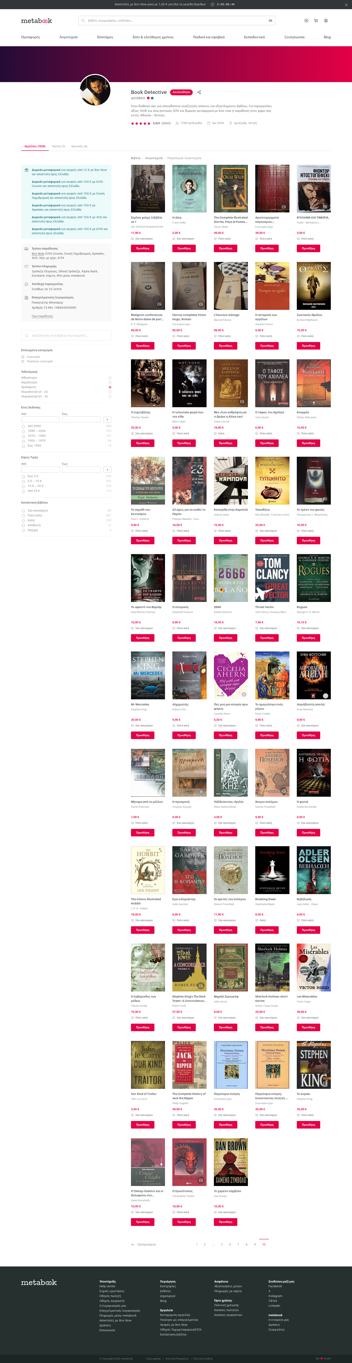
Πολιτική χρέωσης (226, 1305)
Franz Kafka (179, 222)
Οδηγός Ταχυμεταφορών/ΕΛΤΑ (180, 1329)
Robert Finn (179, 709)
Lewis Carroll (221, 421)
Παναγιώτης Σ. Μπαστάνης (312, 515)
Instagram (275, 1296)
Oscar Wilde (221, 227)
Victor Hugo (304, 1001)
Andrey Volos (221, 515)
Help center (107, 1286)
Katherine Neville (307, 807)
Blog (163, 1301)
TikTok (272, 1301)
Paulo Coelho (262, 714)
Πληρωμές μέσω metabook (117, 1315)
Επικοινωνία (107, 1330)
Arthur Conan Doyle (266, 1006)
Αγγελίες (34, 146)
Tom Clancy (261, 612)
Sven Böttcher (305, 709)
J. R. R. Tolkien (139, 908)
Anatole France (264, 324)
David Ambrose (140, 807)
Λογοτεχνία (68, 37)
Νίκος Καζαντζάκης (225, 807)
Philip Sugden (180, 1103)
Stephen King (139, 709)
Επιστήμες (105, 37)
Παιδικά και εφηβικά (209, 37)
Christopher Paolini (183, 1196)
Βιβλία (136, 158)
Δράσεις (105, 1325)
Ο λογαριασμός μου (112, 1306)
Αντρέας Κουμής (181, 807)
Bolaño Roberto (223, 612)
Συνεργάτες (276, 1329)
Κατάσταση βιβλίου (173, 1334)
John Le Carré (139, 1099)
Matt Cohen (179, 421)
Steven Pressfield (265, 807)
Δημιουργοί (167, 1296)
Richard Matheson (307, 320)
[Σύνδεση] (326, 20)
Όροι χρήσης (155, 1358)
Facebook (275, 1286)
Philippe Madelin (181, 519)
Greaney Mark (278, 612)
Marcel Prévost (222, 320)
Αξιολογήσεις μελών (228, 1286)
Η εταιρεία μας (278, 1320)
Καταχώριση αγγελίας (175, 1315)
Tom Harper (262, 417)
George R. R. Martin (308, 612)
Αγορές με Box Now (173, 1324)
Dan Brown (220, 1196)
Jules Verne (220, 1001)
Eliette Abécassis (306, 417)
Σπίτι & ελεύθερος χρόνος (153, 37)
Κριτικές (79, 146)
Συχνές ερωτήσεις (111, 1291)
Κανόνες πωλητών (226, 1310)
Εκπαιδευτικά (254, 37)
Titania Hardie (139, 1006)
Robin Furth (179, 1006)
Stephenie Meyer (265, 904)
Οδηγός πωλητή (110, 1296)
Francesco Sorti (280, 515)
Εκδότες (165, 1291)
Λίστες (58, 146)
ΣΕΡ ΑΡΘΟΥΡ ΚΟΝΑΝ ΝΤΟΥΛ (147, 227)
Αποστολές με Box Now (115, 1320)
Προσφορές (30, 37)
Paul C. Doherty (140, 519)
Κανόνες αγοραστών (228, 1315)
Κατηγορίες (168, 1286)
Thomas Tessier (140, 417)
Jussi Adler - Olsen (307, 904)
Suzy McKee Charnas (143, 612)
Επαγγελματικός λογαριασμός (119, 1310)
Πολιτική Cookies (203, 1358)
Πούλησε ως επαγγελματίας (179, 1320)
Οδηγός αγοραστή (111, 1301)
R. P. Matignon (139, 324)
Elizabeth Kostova (182, 612)
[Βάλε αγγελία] (306, 20)
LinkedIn (274, 1306)
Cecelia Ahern (222, 714)
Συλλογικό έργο (264, 227)
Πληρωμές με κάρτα (228, 1291)
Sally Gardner (180, 904)
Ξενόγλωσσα (294, 37)
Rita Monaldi (262, 515)
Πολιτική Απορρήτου (178, 1358)
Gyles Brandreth (140, 1200)
